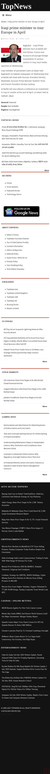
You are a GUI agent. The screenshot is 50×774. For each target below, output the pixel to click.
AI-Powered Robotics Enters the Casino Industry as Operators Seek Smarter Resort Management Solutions (24, 465)
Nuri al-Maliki (13, 106)
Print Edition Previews (15, 269)
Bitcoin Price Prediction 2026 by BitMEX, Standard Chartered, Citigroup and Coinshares (21, 568)
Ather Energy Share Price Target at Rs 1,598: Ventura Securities (22, 503)
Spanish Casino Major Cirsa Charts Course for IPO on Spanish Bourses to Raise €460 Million (22, 623)
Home (3, 21)
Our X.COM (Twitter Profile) (17, 242)
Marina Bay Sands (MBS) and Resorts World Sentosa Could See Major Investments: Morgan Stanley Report (24, 615)
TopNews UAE (12, 297)
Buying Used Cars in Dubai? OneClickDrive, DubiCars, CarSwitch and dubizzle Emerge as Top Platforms (23, 495)
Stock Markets (12, 187)
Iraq (10, 109)
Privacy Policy (12, 261)
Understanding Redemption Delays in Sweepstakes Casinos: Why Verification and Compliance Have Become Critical (24, 445)
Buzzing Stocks (13, 304)
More (47, 170)
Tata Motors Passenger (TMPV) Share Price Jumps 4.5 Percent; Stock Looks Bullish (22, 529)
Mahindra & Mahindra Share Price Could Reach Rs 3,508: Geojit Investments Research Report (24, 512)
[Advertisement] (25, 742)
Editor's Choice (13, 235)
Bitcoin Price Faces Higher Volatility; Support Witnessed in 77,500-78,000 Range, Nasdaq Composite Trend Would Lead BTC (25, 589)
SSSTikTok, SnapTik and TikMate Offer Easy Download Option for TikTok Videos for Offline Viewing (23, 687)
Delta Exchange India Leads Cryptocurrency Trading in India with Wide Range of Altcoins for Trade (25, 559)
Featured (12, 102)
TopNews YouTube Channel (18, 238)
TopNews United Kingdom (17, 293)
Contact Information (15, 246)
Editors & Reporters (14, 250)
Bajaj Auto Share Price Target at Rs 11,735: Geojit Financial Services (25, 521)
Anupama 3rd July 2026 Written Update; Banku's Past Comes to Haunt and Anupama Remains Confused (25, 696)
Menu (8, 15)
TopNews (16, 6)
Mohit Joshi (8, 39)
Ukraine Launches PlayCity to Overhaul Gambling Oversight (25, 631)
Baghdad (16, 109)
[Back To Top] (46, 770)
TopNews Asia (12, 289)
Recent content (13, 308)
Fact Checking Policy (15, 265)
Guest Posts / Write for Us (17, 257)
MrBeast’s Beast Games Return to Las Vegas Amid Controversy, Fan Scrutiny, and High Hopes (21, 637)
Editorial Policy (12, 254)
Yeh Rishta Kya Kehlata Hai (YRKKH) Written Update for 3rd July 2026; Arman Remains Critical (24, 679)
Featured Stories (13, 190)
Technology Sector (14, 194)
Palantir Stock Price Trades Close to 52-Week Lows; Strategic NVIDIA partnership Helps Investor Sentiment (24, 352)
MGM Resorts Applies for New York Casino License (22, 608)
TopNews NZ (12, 300)
